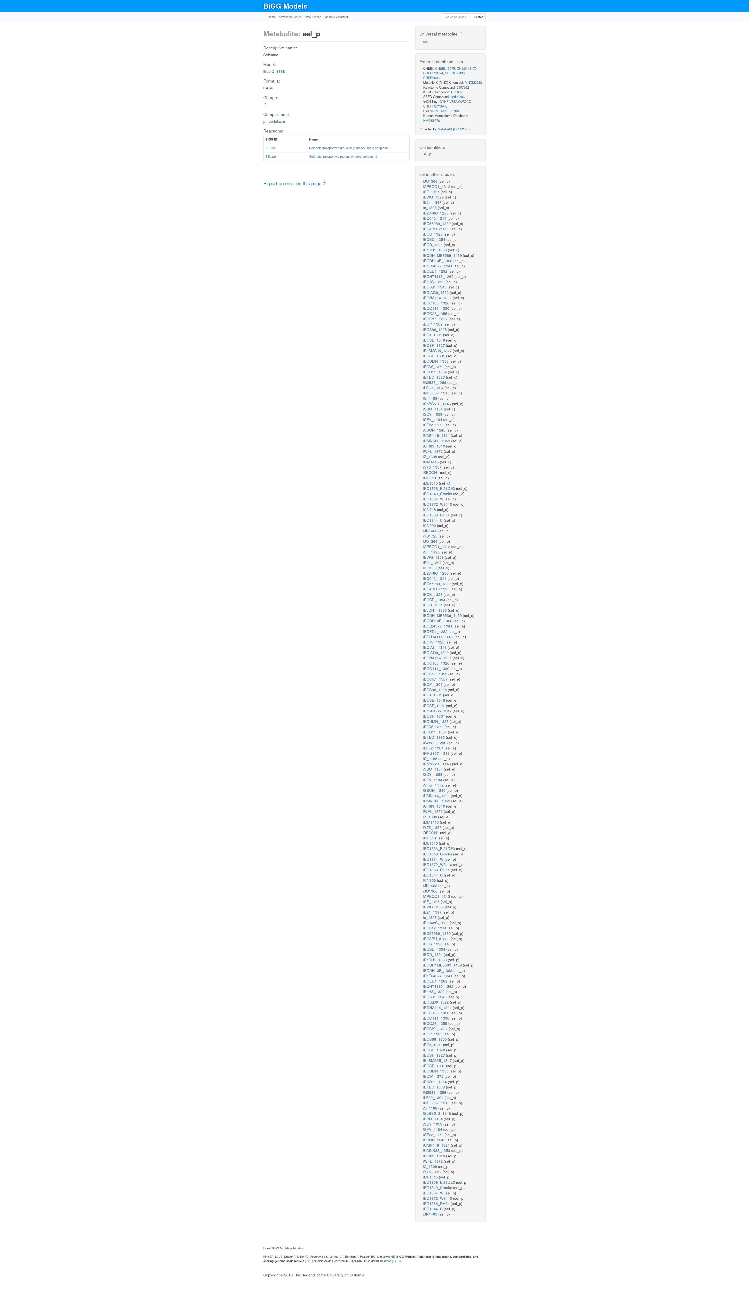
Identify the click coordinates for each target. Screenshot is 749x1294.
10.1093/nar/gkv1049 (389, 1261)
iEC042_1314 (435, 218)
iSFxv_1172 (434, 424)
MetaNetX (445, 128)
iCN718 (430, 509)
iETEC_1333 (434, 377)
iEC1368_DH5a (437, 514)
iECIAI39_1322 (436, 292)
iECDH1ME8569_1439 (443, 255)
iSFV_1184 (433, 419)
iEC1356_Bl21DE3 (439, 488)
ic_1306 (430, 207)
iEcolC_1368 (274, 71)
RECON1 (431, 472)
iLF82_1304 (434, 387)
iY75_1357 (433, 467)
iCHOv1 (430, 477)
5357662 (463, 87)
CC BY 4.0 (461, 128)
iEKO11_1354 (435, 371)
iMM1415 (431, 461)
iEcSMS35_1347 (438, 350)
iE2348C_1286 (436, 212)
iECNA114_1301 (438, 297)
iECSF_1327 (434, 345)
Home (272, 17)
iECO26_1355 (435, 313)
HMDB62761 (432, 120)
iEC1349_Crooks (438, 493)
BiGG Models (285, 6)
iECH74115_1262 (438, 276)
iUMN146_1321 (437, 435)
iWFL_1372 (433, 451)
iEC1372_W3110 (438, 504)
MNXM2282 (473, 82)
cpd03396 (458, 96)
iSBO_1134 (433, 408)
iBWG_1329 (434, 196)
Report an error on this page (293, 183)
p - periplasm (274, 121)
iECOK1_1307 (436, 318)
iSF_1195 (432, 191)
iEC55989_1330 (437, 223)
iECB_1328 (433, 234)
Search (478, 17)
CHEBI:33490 (455, 72)
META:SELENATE (449, 110)
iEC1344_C (433, 520)
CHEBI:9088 (432, 77)
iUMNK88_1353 (437, 440)
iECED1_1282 (435, 271)
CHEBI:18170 (467, 68)
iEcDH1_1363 (435, 249)
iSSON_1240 (434, 430)
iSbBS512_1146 (437, 403)
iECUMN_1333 (436, 361)
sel (425, 41)
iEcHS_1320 (434, 281)
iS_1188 (430, 398)
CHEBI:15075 (445, 68)
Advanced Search (290, 17)
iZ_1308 (430, 456)
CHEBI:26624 (433, 72)
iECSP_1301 (434, 355)
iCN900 (430, 525)
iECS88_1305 (435, 329)
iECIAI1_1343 (435, 286)
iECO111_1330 (436, 308)
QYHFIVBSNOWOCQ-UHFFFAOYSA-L (447, 104)
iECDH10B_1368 (438, 260)
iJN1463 (430, 530)
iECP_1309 (433, 324)
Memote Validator (335, 17)
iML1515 (431, 483)
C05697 (456, 91)
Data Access (313, 17)
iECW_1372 (434, 366)
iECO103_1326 (436, 302)
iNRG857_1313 (437, 392)
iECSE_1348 (434, 340)
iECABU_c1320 (437, 228)
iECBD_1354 (434, 239)
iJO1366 (430, 181)
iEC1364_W (434, 498)
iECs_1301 (433, 334)
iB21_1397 (433, 202)
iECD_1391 (433, 244)
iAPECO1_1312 (437, 186)
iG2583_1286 (435, 382)
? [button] (324, 182)
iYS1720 (430, 535)
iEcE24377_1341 (438, 265)
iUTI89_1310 (434, 446)
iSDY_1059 (433, 414)
